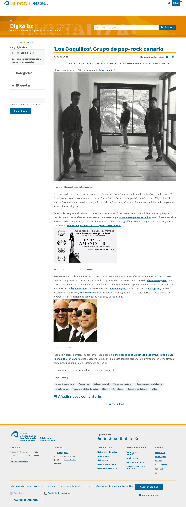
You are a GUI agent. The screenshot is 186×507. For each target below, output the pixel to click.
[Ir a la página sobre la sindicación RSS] (156, 473)
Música (105, 389)
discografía (154, 288)
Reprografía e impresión (132, 453)
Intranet (159, 469)
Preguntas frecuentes (107, 464)
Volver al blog (116, 403)
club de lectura (135, 467)
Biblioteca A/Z (103, 460)
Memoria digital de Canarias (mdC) (123, 63)
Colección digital (101, 384)
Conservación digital (122, 384)
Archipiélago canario (65, 384)
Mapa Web (160, 452)
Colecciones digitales (23, 52)
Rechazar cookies (149, 495)
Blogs (20, 42)
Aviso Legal (160, 456)
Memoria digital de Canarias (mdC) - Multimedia (94, 225)
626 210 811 (70, 459)
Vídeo (154, 389)
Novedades (118, 389)
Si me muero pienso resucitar (135, 217)
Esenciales (19, 493)
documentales (88, 292)
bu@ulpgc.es (62, 452)
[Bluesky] (99, 439)
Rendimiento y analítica (59, 493)
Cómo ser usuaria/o (135, 462)
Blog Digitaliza (18, 47)
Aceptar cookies (149, 487)
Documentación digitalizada (149, 384)
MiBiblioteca (175, 3)
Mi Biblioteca (132, 458)
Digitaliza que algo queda (88, 63)
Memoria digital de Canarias (85, 389)
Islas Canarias (62, 389)
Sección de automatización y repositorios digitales (26, 60)
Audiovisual (84, 384)
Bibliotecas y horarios (107, 452)
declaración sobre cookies (121, 486)
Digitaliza (29, 42)
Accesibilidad (161, 465)
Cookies (158, 461)
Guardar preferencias (26, 500)
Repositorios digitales (156, 63)
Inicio (13, 42)
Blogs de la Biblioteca (107, 468)
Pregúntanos (103, 456)
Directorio (58, 464)
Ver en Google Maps (19, 462)
